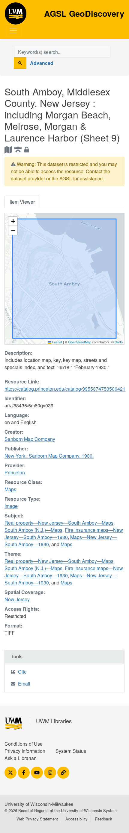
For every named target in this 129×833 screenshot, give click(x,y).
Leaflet (56, 341)
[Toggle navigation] (13, 30)
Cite (22, 671)
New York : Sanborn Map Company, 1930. (49, 455)
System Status (71, 750)
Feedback (103, 819)
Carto (119, 341)
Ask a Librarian (20, 758)
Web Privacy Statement (37, 819)
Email (24, 683)
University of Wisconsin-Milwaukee (38, 804)
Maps (10, 489)
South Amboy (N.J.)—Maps (33, 529)
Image (11, 505)
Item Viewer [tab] (22, 201)
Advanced (41, 63)
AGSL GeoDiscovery (15, 15)
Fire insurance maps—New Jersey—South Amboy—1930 (63, 533)
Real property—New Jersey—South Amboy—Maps (58, 522)
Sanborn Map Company (29, 438)
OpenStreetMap (79, 341)
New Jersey (17, 599)
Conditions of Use (23, 743)
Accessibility (76, 819)
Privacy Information (24, 750)
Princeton (14, 472)
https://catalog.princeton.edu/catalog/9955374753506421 (64, 388)
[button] (12, 221)
